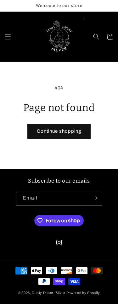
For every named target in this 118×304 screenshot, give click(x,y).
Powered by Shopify (83, 293)
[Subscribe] (95, 198)
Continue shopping (59, 131)
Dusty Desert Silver (48, 293)
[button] (8, 37)
